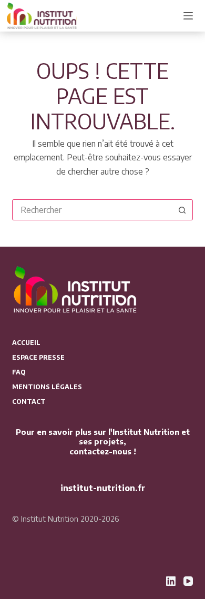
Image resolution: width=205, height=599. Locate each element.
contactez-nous (100, 451)
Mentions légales (47, 387)
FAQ (19, 372)
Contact (29, 401)
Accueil (26, 343)
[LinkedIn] (171, 581)
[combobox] (92, 209)
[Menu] (188, 16)
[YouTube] (188, 581)
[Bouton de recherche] (182, 210)
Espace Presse (38, 357)
